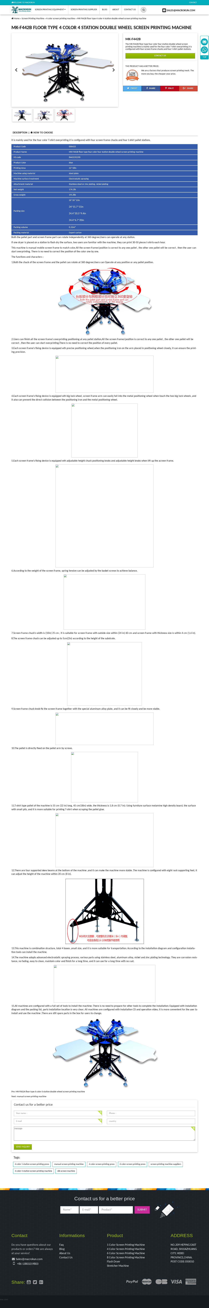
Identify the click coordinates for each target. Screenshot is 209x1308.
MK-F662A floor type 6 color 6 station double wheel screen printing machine (50, 1091)
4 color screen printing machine (60, 18)
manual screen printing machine (31, 1096)
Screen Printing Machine (33, 18)
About (115, 9)
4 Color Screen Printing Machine (126, 1249)
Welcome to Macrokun (24, 3)
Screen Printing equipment (49, 9)
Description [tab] (20, 132)
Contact (193, 3)
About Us (64, 1253)
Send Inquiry (23, 1147)
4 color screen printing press (101, 1164)
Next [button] (114, 70)
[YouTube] (29, 1282)
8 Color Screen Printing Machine (126, 1257)
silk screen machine (66, 1171)
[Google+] (41, 1282)
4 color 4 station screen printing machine (33, 1171)
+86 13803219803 (27, 1264)
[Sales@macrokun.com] (204, 41)
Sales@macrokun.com (29, 1259)
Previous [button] (16, 70)
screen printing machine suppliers (166, 1164)
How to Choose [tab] (43, 132)
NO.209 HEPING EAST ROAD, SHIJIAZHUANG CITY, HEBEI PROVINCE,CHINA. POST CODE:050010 (184, 1253)
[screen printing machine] (12, 18)
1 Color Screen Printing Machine (126, 1245)
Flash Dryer (113, 1261)
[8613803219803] (204, 49)
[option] (65, 70)
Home (17, 18)
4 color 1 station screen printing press (32, 1164)
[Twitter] (35, 1282)
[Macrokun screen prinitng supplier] (20, 9)
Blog (104, 9)
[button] (143, 10)
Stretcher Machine (118, 1265)
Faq (61, 1245)
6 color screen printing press (132, 1164)
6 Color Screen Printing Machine (126, 1253)
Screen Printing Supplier (84, 9)
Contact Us (130, 9)
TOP (204, 57)
